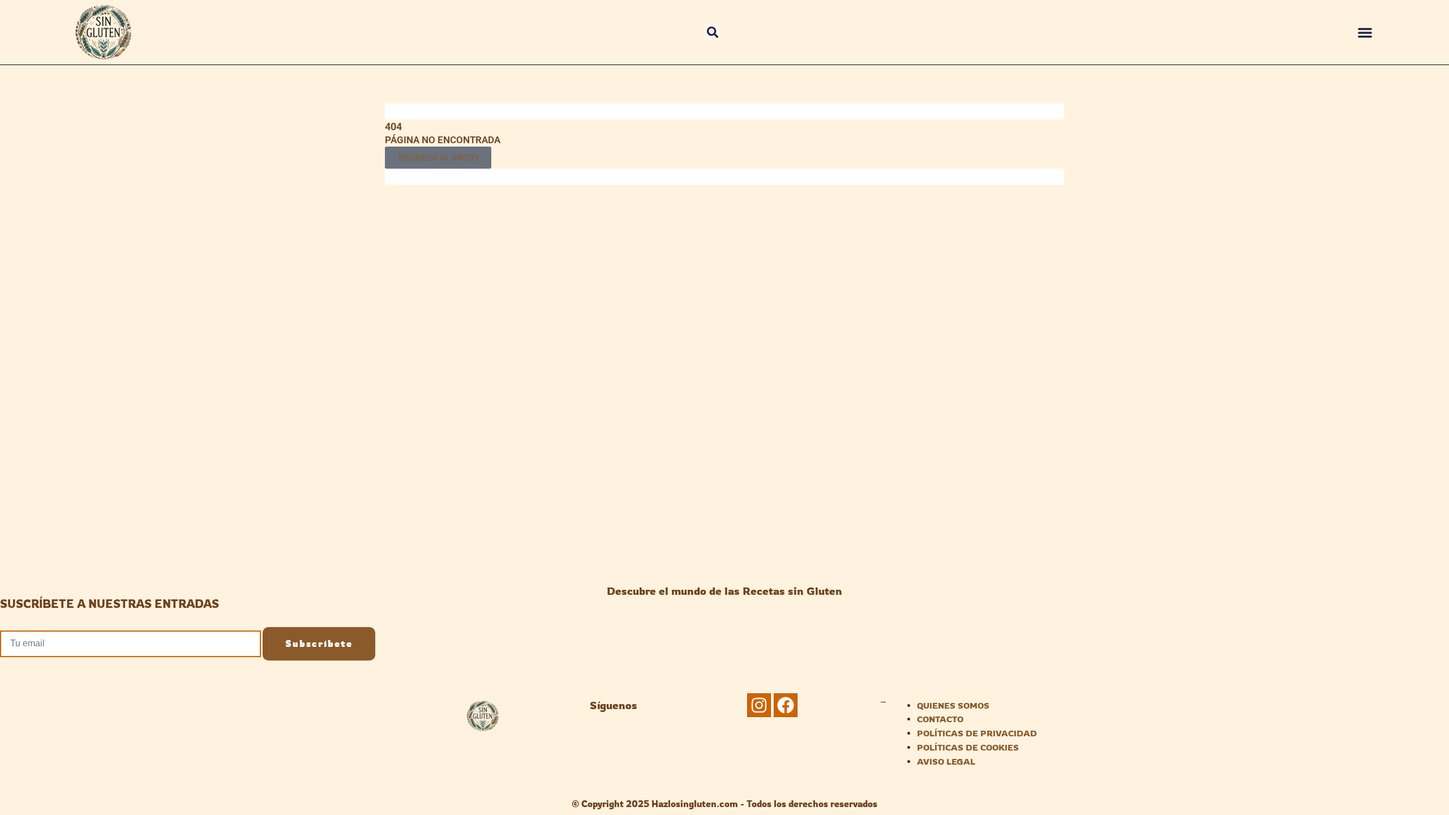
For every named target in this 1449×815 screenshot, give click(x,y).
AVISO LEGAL (946, 761)
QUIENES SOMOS (953, 705)
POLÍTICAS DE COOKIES (968, 747)
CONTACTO (940, 719)
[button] (712, 32)
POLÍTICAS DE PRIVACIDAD (977, 733)
